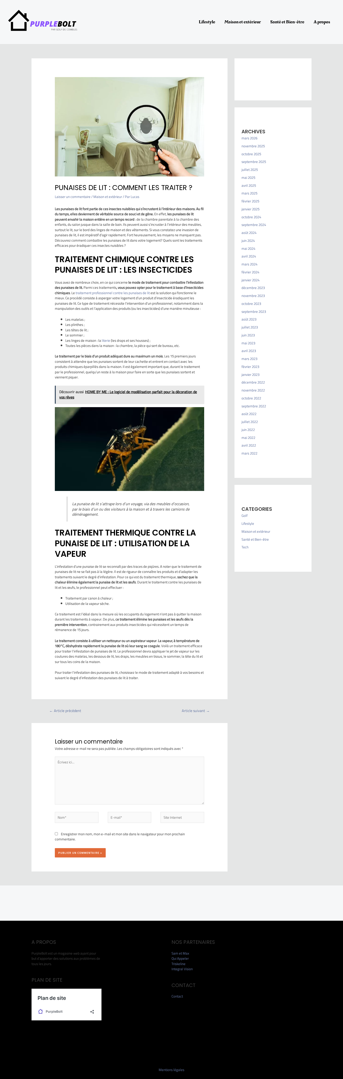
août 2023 (249, 319)
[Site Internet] (182, 818)
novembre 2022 (253, 390)
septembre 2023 (254, 311)
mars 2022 (249, 453)
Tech (245, 547)
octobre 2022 (251, 398)
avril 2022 (249, 445)
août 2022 (249, 413)
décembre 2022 (253, 382)
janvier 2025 (250, 209)
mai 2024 (248, 248)
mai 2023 (248, 343)
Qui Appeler (180, 958)
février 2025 (250, 201)
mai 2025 (248, 177)
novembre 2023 (253, 295)
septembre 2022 (254, 406)
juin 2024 (248, 240)
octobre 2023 (251, 303)
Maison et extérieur (242, 21)
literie (106, 340)
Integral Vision (182, 969)
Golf (245, 515)
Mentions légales (171, 1069)
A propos (322, 21)
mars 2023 (249, 358)
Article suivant (196, 710)
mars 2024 (249, 264)
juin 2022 (248, 429)
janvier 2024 (250, 280)
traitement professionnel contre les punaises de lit (113, 292)
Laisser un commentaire (73, 196)
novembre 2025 (253, 146)
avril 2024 (249, 256)
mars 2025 (249, 193)
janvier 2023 (250, 374)
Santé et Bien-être (287, 21)
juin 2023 (248, 335)
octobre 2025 (251, 154)
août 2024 (249, 232)
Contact (177, 996)
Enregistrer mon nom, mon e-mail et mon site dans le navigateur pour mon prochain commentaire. (120, 837)
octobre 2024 (251, 217)
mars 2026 (249, 138)
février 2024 (250, 272)
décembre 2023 (253, 287)
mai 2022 (248, 437)
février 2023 (250, 366)
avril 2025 (249, 185)
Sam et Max (180, 953)
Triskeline (179, 963)
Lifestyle (207, 21)
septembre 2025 (254, 161)
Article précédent (65, 710)
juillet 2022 (250, 421)
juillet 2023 (250, 327)
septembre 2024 (254, 224)
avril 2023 (249, 350)
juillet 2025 (250, 169)
